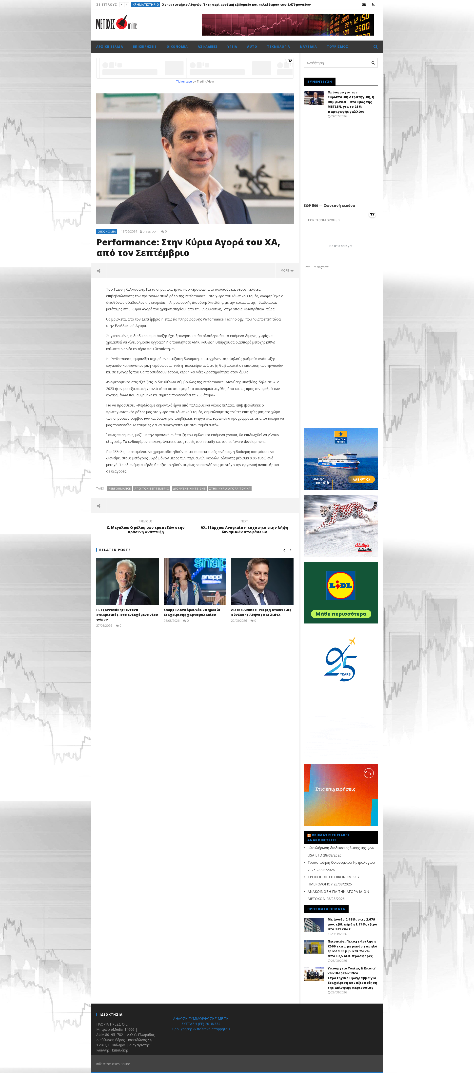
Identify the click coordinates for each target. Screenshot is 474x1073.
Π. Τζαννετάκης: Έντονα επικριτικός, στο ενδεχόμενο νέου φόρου (127, 614)
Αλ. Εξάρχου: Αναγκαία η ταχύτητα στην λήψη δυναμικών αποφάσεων (244, 527)
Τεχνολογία (278, 46)
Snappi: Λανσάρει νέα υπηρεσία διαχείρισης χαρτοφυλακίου (192, 612)
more (285, 270)
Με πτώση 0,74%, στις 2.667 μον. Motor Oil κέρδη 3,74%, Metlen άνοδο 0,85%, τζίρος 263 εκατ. (238, 4)
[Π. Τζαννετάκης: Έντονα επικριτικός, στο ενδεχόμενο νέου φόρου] (127, 581)
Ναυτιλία (308, 46)
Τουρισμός (337, 46)
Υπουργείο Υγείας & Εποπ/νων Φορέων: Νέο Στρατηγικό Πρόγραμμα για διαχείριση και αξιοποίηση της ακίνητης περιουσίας (352, 978)
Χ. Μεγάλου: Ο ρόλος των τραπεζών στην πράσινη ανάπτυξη (145, 527)
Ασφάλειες (207, 46)
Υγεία (232, 46)
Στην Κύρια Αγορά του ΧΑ (230, 488)
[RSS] (373, 4)
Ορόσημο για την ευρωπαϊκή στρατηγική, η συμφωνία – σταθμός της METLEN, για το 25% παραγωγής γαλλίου (351, 102)
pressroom (150, 232)
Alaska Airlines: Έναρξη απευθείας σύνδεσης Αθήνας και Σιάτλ (261, 612)
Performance (119, 488)
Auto (252, 46)
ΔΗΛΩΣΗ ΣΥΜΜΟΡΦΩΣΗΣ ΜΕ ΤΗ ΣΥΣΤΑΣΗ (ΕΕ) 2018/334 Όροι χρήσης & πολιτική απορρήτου (201, 1023)
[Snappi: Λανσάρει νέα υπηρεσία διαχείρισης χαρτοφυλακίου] (195, 581)
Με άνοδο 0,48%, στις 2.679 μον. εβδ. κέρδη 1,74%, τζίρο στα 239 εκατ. (352, 924)
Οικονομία (177, 46)
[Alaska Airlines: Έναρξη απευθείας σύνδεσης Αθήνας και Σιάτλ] (262, 581)
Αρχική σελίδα (109, 46)
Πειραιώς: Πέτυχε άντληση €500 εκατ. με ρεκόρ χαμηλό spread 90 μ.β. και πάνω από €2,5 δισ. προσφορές (352, 948)
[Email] (364, 4)
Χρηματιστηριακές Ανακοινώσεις (328, 837)
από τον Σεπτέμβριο (152, 488)
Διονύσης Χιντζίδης (189, 488)
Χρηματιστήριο (146, 4)
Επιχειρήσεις (145, 46)
